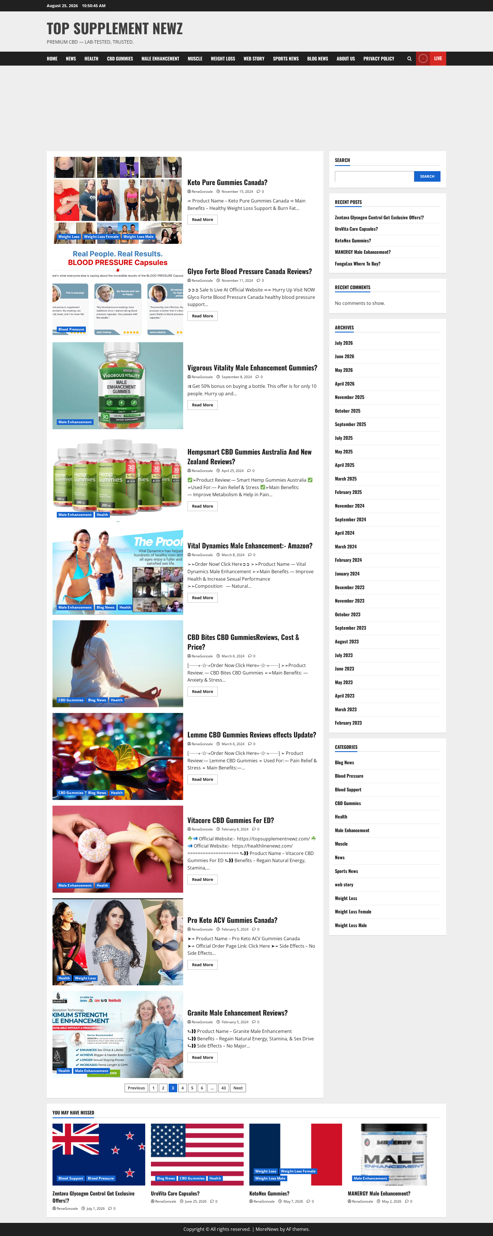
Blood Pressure (71, 329)
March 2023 (346, 709)
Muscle (195, 58)
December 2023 (349, 586)
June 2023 (344, 668)
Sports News (286, 58)
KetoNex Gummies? (353, 240)
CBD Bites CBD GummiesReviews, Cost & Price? (117, 663)
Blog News (317, 58)
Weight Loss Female (101, 236)
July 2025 (344, 437)
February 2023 (348, 722)
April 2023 (344, 695)
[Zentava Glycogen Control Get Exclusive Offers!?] (98, 1155)
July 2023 (344, 654)
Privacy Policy (378, 58)
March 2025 (346, 478)
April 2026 (345, 383)
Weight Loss (223, 58)
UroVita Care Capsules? (356, 228)
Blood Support (348, 789)
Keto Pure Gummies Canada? (117, 200)
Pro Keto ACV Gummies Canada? (117, 941)
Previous (136, 1088)
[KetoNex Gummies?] (295, 1155)
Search (342, 160)
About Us (346, 58)
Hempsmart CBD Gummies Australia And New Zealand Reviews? (117, 478)
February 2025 (348, 492)
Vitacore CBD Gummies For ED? (117, 849)
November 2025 (349, 397)
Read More (205, 220)
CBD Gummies (120, 58)
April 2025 (344, 464)
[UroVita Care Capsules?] (197, 1155)
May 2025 (344, 451)
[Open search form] (409, 58)
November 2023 (349, 600)
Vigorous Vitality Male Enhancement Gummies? (117, 385)
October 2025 (347, 410)
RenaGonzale (202, 191)
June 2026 (344, 356)
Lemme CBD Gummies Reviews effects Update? (117, 756)
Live (438, 58)
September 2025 (350, 424)
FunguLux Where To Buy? (358, 263)
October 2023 (347, 614)
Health (91, 58)
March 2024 (346, 546)
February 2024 (348, 559)
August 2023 (347, 641)
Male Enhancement (160, 58)
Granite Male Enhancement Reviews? (117, 1034)
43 (223, 1088)
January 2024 (347, 573)
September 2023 (350, 627)
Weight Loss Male (139, 236)
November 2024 (349, 505)
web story (254, 58)
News (71, 58)
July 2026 (344, 342)
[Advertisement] (246, 108)
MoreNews (267, 1229)
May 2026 (344, 369)
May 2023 (344, 681)
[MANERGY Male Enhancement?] (394, 1155)
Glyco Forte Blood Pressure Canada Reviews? (117, 293)
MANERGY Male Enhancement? (363, 251)
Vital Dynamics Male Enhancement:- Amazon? (117, 571)
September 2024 (350, 519)
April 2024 (344, 532)
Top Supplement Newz (115, 27)
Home (52, 58)
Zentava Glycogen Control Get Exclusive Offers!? (379, 217)
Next (238, 1088)
